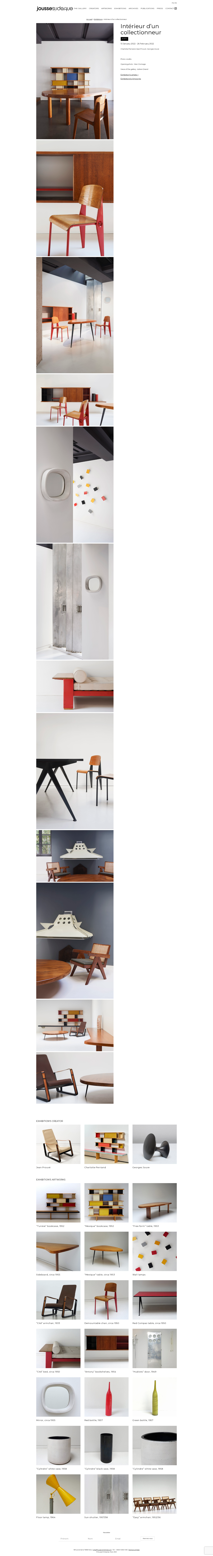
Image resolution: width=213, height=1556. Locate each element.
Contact (169, 8)
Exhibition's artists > (130, 75)
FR (173, 3)
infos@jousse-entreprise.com (102, 1550)
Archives (133, 8)
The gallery (80, 8)
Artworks (106, 8)
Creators (94, 8)
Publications (147, 8)
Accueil (89, 19)
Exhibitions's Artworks (131, 79)
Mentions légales (134, 1550)
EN (176, 3)
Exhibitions (120, 8)
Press (160, 8)
